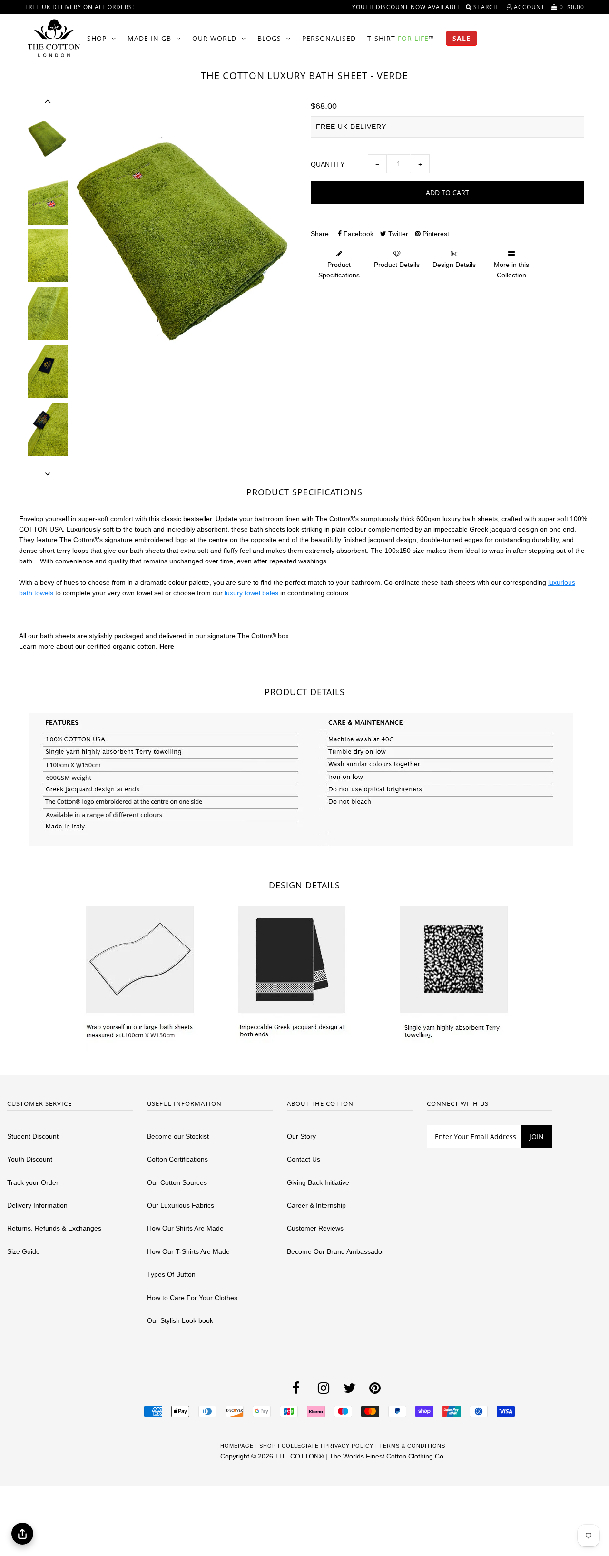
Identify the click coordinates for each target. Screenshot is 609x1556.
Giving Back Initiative (318, 1182)
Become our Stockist (178, 1136)
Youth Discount (29, 1159)
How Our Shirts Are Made (185, 1228)
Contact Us (303, 1159)
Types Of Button (171, 1274)
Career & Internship (316, 1205)
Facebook (357, 233)
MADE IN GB (149, 38)
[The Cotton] (53, 38)
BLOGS (269, 38)
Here (166, 646)
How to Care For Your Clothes (192, 1297)
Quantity (327, 164)
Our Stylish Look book (180, 1320)
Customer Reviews (315, 1228)
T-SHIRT (400, 38)
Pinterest (435, 233)
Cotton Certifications (177, 1159)
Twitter (397, 233)
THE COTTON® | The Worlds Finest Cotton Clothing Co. (360, 1456)
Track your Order (33, 1182)
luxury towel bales (251, 593)
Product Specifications (339, 270)
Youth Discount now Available (406, 7)
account (528, 7)
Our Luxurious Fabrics (180, 1205)
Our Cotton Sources (177, 1182)
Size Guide (23, 1251)
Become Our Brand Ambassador (335, 1251)
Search (486, 7)
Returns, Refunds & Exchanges (54, 1228)
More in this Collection (511, 270)
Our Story (301, 1136)
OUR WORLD (214, 38)
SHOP (97, 38)
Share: (321, 233)
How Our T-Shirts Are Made (188, 1251)
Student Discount (33, 1136)
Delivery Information (37, 1205)
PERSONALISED (329, 38)
